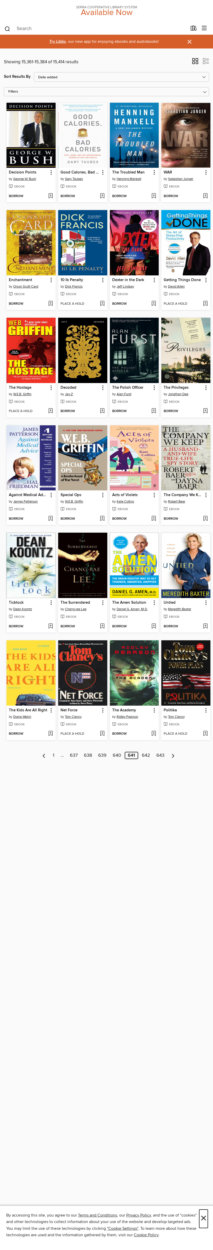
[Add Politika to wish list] (205, 734)
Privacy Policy (138, 1215)
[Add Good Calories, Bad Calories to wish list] (102, 196)
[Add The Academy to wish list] (153, 734)
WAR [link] (168, 172)
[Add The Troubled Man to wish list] (153, 196)
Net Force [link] (69, 710)
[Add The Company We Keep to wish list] (205, 519)
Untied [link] (170, 602)
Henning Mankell (129, 179)
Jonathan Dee (178, 394)
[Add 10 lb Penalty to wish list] (102, 304)
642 (146, 755)
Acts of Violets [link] (125, 495)
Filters (13, 91)
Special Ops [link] (71, 495)
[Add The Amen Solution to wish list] (153, 626)
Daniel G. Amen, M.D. (132, 609)
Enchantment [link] (20, 280)
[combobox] (95, 29)
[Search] (7, 28)
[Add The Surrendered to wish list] (102, 626)
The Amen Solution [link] (129, 602)
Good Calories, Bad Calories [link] (80, 172)
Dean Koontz (22, 609)
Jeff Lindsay (125, 286)
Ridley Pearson (127, 717)
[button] (195, 62)
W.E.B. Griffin (22, 394)
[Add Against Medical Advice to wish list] (50, 519)
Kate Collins (125, 501)
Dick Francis (74, 286)
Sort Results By (17, 76)
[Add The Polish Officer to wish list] (153, 411)
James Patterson (25, 501)
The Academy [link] (124, 710)
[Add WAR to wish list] (205, 196)
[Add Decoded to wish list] (102, 411)
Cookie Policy (146, 1235)
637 (74, 755)
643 (160, 755)
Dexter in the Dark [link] (128, 280)
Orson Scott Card (25, 286)
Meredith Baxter (179, 609)
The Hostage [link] (20, 387)
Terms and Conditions (97, 1215)
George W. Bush (24, 179)
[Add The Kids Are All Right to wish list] (50, 734)
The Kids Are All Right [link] (28, 710)
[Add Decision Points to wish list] (50, 196)
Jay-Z (69, 394)
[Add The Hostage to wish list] (50, 411)
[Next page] (173, 755)
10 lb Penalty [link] (72, 280)
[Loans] (193, 29)
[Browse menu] (204, 28)
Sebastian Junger (180, 179)
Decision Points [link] (22, 172)
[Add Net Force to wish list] (102, 734)
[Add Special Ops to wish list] (102, 519)
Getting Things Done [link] (182, 280)
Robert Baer (176, 501)
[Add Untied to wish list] (205, 626)
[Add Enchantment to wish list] (50, 304)
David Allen (176, 286)
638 (88, 755)
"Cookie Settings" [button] (122, 1228)
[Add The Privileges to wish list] (205, 411)
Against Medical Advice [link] (28, 495)
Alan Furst (124, 394)
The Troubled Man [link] (128, 172)
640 (117, 755)
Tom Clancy (73, 717)
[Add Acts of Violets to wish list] (153, 519)
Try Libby (57, 41)
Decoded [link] (68, 387)
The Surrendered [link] (75, 602)
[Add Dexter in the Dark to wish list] (153, 304)
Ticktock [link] (16, 602)
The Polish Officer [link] (127, 387)
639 (102, 755)
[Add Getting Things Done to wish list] (205, 304)
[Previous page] (44, 755)
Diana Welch (22, 717)
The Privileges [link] (176, 387)
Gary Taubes (74, 179)
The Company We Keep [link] (183, 495)
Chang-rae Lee (75, 609)
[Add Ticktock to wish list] (50, 626)
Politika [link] (170, 710)
